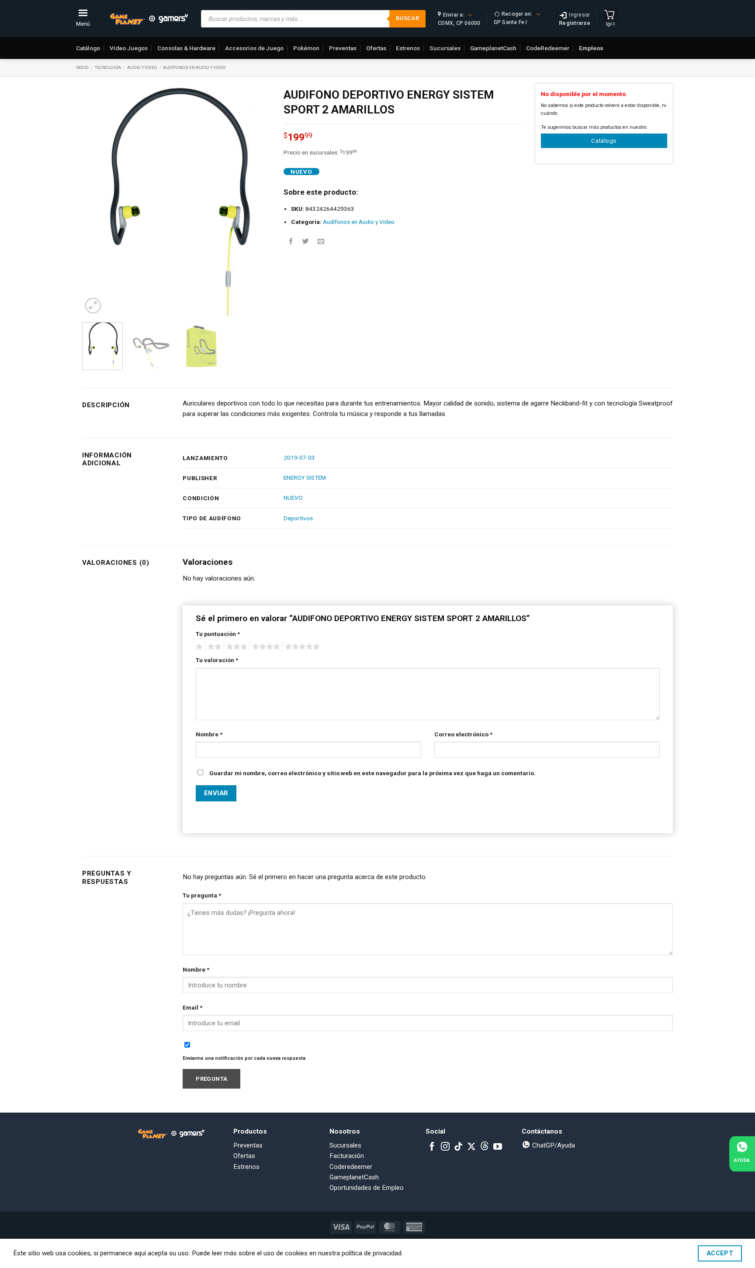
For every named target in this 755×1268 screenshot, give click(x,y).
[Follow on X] (471, 1147)
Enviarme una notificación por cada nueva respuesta (244, 1058)
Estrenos (408, 48)
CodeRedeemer (547, 48)
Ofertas (376, 48)
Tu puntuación (218, 633)
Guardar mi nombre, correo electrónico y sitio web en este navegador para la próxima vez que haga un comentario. (372, 773)
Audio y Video (142, 67)
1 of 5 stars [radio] (198, 647)
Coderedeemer (350, 1167)
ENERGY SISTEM (305, 477)
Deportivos (298, 518)
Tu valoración (217, 659)
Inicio (82, 67)
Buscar (407, 18)
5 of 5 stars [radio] (301, 647)
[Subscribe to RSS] (484, 1147)
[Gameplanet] (148, 18)
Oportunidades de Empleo (366, 1188)
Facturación (346, 1156)
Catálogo (88, 48)
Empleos (591, 48)
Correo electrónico (463, 734)
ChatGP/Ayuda (552, 1145)
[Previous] (97, 199)
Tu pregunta (202, 895)
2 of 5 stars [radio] (213, 647)
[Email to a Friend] (321, 241)
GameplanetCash (493, 48)
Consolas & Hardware (186, 48)
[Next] (255, 199)
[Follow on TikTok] (458, 1147)
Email (192, 1007)
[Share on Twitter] (305, 241)
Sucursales (445, 48)
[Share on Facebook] (291, 241)
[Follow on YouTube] (497, 1147)
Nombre (209, 734)
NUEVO (293, 497)
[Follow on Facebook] (432, 1147)
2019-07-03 (299, 457)
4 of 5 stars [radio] (264, 647)
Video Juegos (129, 48)
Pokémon (306, 48)
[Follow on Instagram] (445, 1147)
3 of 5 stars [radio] (235, 647)
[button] (93, 306)
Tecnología (108, 67)
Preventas (343, 48)
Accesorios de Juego (254, 48)
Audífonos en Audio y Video (194, 67)
